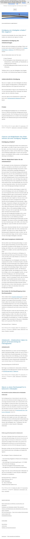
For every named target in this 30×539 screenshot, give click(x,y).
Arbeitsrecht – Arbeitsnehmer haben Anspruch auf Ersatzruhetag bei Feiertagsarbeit (15, 341)
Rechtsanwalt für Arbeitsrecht (14, 98)
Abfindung (14, 329)
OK (17, 3)
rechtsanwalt (20, 127)
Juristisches (23, 126)
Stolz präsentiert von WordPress (13, 536)
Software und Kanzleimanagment (9, 527)
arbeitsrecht (14, 127)
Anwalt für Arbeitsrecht (17, 296)
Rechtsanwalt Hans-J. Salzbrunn (10, 371)
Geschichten (25, 487)
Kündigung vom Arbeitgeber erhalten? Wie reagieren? (13, 507)
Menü (15, 9)
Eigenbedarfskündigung (7, 515)
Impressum (4, 536)
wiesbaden (25, 127)
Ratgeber (7, 331)
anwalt (18, 329)
